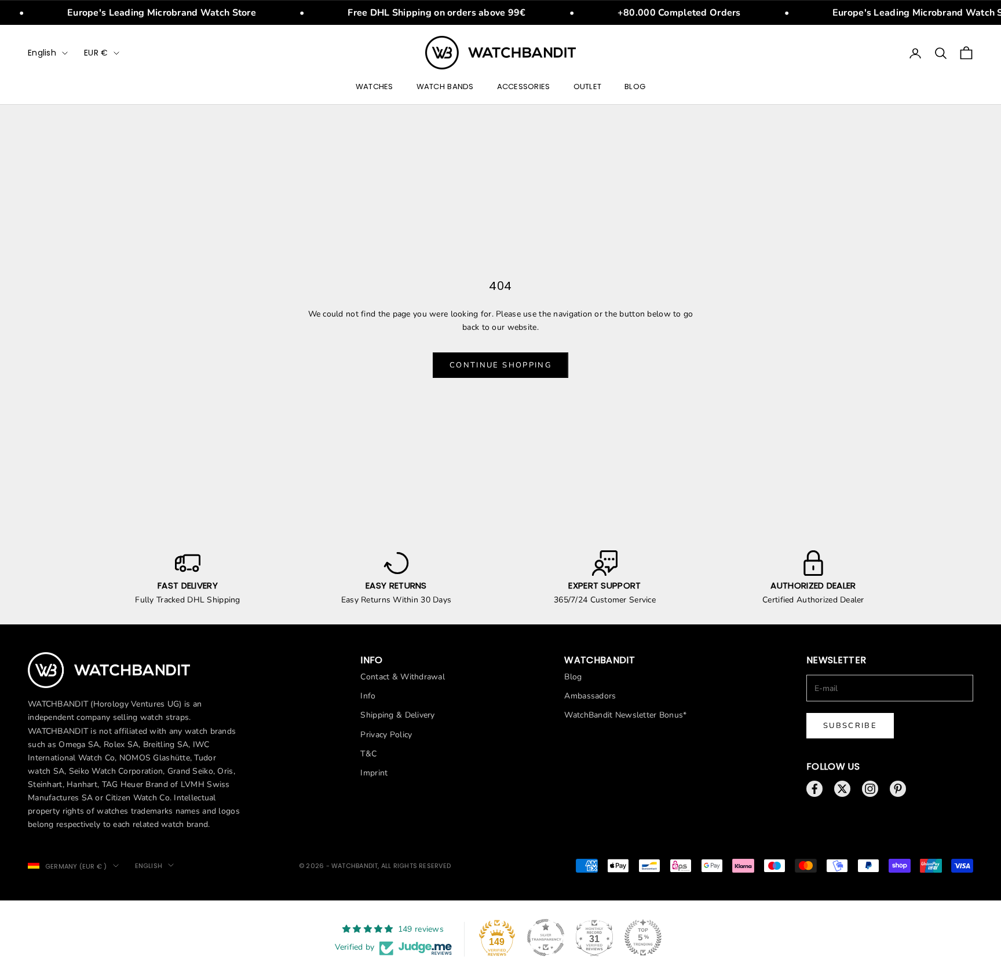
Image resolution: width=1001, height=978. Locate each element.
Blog (634, 87)
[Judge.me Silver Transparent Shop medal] (545, 937)
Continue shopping (500, 365)
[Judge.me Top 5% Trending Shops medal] (643, 937)
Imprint (374, 772)
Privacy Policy (386, 734)
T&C (368, 753)
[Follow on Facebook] (814, 789)
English (42, 52)
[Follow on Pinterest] (898, 789)
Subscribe (850, 725)
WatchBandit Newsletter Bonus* (625, 714)
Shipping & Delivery (397, 714)
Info (367, 695)
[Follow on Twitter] (842, 789)
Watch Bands (445, 87)
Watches (374, 87)
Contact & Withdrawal (402, 676)
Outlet (587, 87)
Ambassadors (590, 695)
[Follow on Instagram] (870, 789)
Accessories (523, 87)
